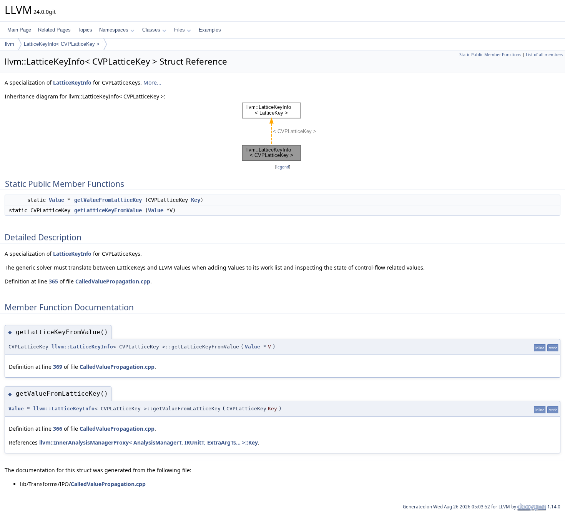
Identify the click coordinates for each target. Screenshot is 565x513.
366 (57, 428)
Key (195, 200)
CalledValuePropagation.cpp (112, 281)
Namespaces (113, 30)
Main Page (19, 30)
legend (282, 167)
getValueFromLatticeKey (108, 200)
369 (57, 366)
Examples (210, 30)
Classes (151, 30)
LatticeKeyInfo (72, 82)
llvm (9, 44)
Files (179, 30)
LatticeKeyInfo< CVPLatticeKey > (62, 44)
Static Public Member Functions (490, 54)
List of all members (544, 54)
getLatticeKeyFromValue (108, 210)
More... (152, 82)
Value (56, 200)
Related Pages (54, 30)
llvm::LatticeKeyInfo (82, 347)
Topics (85, 30)
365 (53, 281)
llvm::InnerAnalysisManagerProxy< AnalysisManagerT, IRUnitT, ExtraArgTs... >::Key (148, 442)
